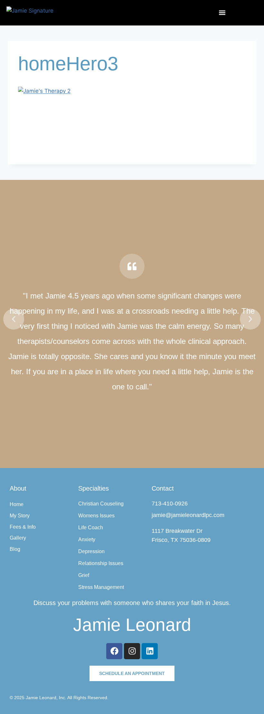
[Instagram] (132, 651)
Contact (163, 488)
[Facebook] (114, 651)
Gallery (18, 538)
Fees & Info (23, 527)
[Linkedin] (150, 651)
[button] (222, 12)
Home (17, 504)
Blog (15, 549)
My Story (20, 515)
